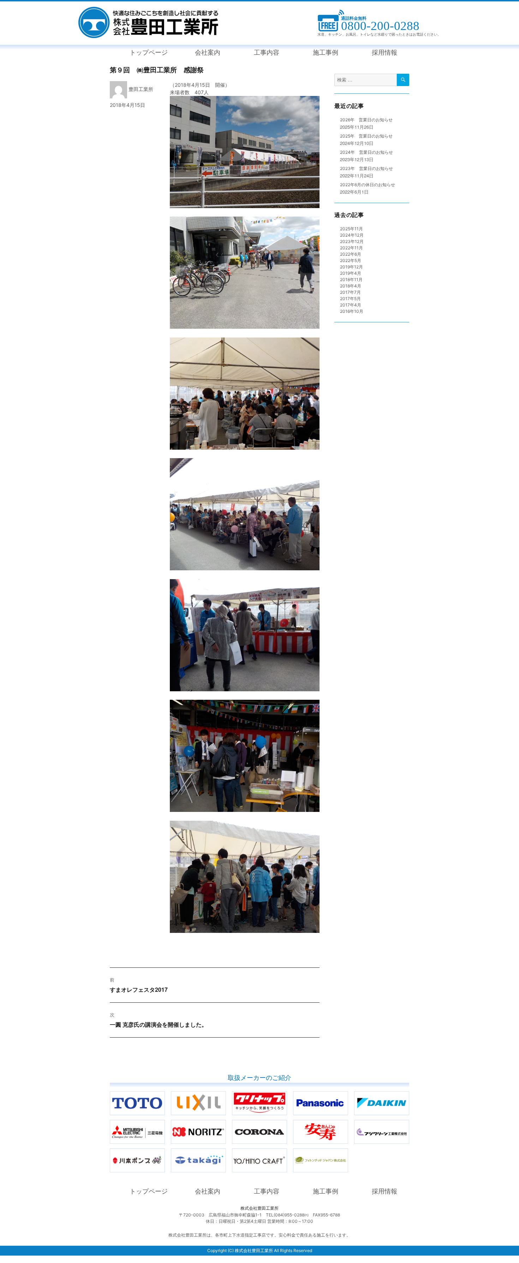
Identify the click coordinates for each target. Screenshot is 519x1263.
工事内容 (266, 52)
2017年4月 (350, 305)
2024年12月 (352, 235)
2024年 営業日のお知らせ (366, 152)
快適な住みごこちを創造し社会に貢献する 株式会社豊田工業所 (148, 22)
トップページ (149, 52)
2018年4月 (350, 286)
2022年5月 (350, 260)
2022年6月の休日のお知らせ (367, 184)
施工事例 (325, 52)
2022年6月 (350, 254)
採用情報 (384, 52)
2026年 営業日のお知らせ (366, 119)
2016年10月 (351, 311)
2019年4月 (350, 273)
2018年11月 (351, 279)
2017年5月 (350, 298)
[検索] (403, 80)
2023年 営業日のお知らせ (366, 168)
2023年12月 (352, 241)
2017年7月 (350, 292)
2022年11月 (351, 247)
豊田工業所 (141, 89)
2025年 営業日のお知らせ (366, 136)
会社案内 (207, 52)
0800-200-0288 (380, 26)
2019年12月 (351, 266)
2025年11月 (351, 228)
